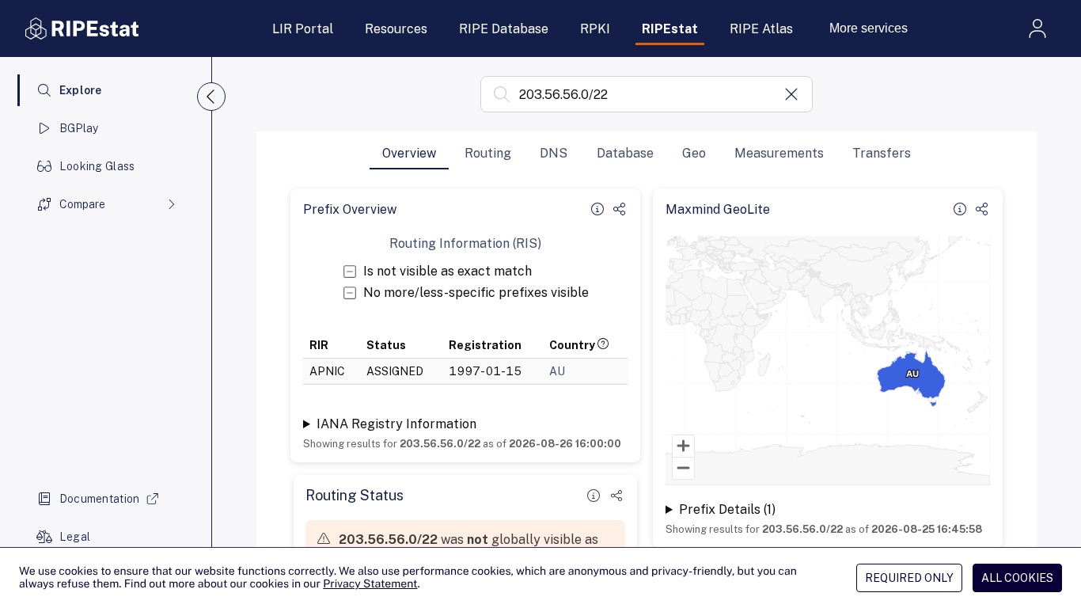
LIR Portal (302, 28)
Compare (82, 204)
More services (868, 28)
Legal (74, 536)
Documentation (99, 498)
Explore (80, 90)
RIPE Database (503, 28)
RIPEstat (670, 28)
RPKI (595, 28)
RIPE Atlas (761, 28)
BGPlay (79, 128)
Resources (396, 28)
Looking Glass (97, 166)
